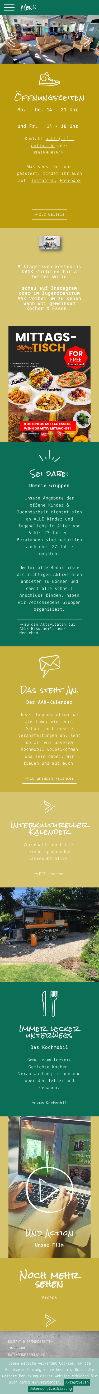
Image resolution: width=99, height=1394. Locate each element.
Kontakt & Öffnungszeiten (30, 1342)
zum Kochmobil (52, 1103)
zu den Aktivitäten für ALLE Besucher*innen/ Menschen (47, 628)
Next (88, 41)
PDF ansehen (52, 874)
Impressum (16, 1348)
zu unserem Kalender (52, 779)
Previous (10, 41)
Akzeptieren (77, 1382)
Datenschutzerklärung (51, 1389)
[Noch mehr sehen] (49, 1316)
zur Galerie (52, 214)
